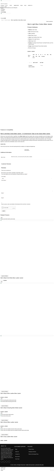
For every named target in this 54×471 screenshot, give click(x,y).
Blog (16, 449)
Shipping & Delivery (32, 451)
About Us (17, 451)
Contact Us (17, 454)
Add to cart (35, 62)
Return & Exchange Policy (33, 454)
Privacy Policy (31, 449)
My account (17, 456)
